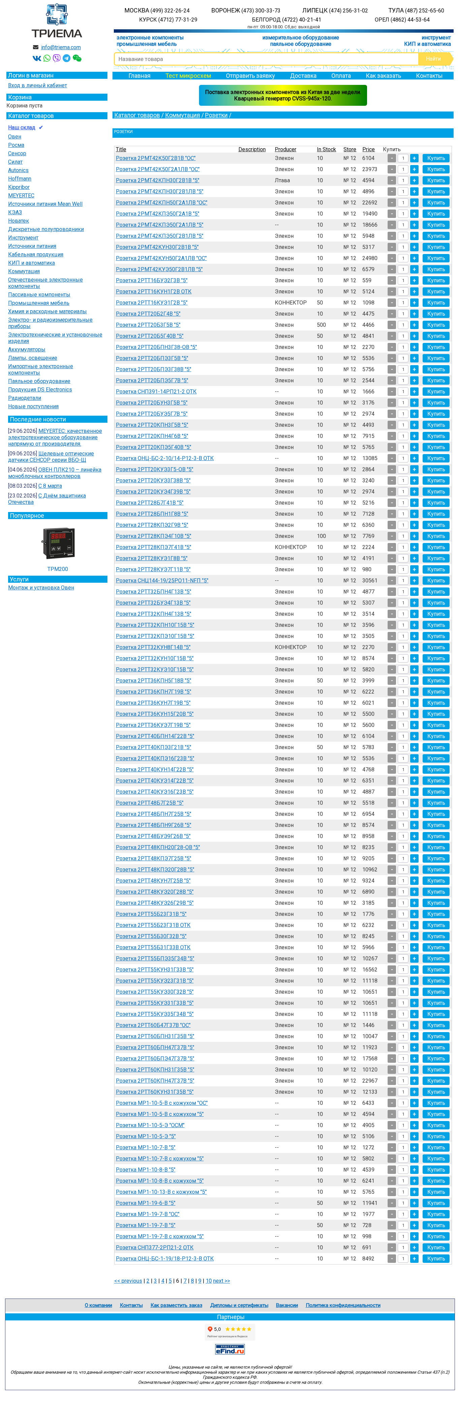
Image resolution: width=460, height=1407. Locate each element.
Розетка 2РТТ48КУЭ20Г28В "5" (155, 892)
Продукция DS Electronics (40, 389)
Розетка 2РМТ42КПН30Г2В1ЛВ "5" (159, 191)
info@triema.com (61, 47)
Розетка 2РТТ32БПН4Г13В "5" (153, 591)
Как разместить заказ (176, 1305)
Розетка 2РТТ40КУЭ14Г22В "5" (155, 780)
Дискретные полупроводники (46, 229)
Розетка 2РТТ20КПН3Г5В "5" (152, 425)
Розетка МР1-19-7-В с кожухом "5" (160, 1236)
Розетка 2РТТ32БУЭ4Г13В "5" (153, 603)
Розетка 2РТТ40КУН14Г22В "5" (155, 769)
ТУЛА (416, 10)
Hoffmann (19, 178)
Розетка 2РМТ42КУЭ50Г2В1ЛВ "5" (159, 269)
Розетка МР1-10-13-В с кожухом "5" (161, 1192)
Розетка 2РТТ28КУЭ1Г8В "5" (152, 558)
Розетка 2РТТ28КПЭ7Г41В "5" (153, 547)
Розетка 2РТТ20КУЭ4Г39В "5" (153, 491)
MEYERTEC (21, 195)
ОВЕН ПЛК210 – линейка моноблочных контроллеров (54, 473)
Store (349, 149)
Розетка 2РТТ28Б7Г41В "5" (150, 503)
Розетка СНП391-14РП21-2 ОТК (156, 391)
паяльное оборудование (300, 44)
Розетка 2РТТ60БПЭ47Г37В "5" (155, 1058)
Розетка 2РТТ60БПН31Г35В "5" (155, 1036)
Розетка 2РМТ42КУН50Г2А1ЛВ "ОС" (161, 258)
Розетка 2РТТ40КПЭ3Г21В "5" (153, 747)
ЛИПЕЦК (335, 10)
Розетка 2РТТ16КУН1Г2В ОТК (154, 291)
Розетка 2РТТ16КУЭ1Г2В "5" (152, 302)
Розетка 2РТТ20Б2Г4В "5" (148, 314)
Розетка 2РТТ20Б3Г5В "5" (148, 325)
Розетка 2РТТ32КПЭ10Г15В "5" (155, 636)
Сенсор (17, 153)
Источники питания (32, 246)
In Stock (326, 149)
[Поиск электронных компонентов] (230, 1352)
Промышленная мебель (38, 303)
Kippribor (19, 187)
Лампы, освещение (32, 358)
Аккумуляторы (26, 349)
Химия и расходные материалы (47, 311)
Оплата (341, 75)
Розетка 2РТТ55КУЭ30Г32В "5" (155, 992)
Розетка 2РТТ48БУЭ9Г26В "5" (153, 836)
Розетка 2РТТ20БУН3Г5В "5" (152, 402)
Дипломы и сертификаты (239, 1305)
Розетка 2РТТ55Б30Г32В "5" (151, 936)
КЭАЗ (15, 212)
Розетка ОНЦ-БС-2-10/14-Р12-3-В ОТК (165, 458)
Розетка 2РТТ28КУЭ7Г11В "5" (153, 569)
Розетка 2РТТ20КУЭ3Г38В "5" (153, 480)
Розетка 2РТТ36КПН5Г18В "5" (153, 680)
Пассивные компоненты (39, 294)
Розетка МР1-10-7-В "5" (145, 1147)
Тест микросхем (188, 75)
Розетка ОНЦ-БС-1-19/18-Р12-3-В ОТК (165, 1258)
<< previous (128, 1281)
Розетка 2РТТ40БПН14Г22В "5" (155, 736)
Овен (14, 136)
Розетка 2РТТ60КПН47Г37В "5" (155, 1081)
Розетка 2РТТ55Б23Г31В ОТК (153, 925)
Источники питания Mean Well (45, 204)
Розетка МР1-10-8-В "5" (145, 1169)
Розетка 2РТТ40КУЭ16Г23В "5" (155, 792)
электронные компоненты (150, 37)
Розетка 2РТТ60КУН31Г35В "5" (155, 1092)
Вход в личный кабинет (37, 85)
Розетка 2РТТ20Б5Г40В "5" (150, 336)
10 (209, 1281)
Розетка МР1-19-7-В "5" (145, 1225)
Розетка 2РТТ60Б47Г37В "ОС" (153, 1025)
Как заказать (383, 75)
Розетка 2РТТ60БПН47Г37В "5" (155, 1047)
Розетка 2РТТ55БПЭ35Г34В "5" (155, 958)
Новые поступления (33, 406)
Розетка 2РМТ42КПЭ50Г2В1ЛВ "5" (159, 236)
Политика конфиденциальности (343, 1305)
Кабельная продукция (35, 254)
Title (121, 149)
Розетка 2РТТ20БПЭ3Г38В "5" (153, 369)
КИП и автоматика (427, 44)
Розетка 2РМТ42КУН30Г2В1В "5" (157, 247)
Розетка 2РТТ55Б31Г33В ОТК (153, 947)
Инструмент (23, 237)
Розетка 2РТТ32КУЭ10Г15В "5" (155, 669)
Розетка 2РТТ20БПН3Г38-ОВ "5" (156, 347)
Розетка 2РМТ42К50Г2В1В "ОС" (156, 158)
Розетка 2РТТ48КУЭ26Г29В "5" (155, 903)
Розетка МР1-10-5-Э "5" (146, 1136)
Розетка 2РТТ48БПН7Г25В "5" (153, 814)
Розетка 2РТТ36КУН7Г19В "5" (153, 703)
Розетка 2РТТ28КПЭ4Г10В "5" (153, 536)
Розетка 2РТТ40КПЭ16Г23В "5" (155, 758)
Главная (139, 75)
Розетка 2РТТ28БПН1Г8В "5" (152, 514)
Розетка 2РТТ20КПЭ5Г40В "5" (153, 447)
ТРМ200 (57, 569)
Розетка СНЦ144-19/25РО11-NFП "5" (162, 580)
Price (368, 149)
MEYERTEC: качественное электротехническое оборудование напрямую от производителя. (55, 437)
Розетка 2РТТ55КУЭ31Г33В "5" (155, 1003)
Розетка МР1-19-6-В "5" (145, 1203)
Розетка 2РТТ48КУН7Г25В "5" (153, 880)
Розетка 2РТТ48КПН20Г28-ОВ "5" (158, 847)
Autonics (18, 170)
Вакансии (287, 1305)
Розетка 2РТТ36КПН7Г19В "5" (153, 692)
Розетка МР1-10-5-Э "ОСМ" (150, 1125)
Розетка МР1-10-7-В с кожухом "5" (160, 1158)
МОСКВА (157, 10)
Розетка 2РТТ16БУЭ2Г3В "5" (152, 280)
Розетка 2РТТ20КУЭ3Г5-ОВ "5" (154, 469)
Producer (285, 149)
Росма (16, 145)
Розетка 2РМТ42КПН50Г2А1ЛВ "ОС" (161, 202)
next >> (221, 1281)
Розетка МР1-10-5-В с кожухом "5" (160, 1114)
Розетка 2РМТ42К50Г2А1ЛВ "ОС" (158, 169)
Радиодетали (24, 398)
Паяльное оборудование (39, 381)
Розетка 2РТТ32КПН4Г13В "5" (153, 614)
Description (252, 149)
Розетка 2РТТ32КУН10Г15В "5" (155, 658)
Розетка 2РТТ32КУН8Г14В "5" (153, 647)
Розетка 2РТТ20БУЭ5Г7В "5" (152, 414)
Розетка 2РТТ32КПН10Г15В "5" (155, 625)
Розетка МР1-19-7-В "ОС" (147, 1214)
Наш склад (21, 127)
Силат (15, 162)
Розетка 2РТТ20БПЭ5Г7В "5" (152, 380)
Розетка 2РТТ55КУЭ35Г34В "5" (155, 1014)
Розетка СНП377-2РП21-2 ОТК (155, 1247)
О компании (98, 1305)
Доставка (303, 75)
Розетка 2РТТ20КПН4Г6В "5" (152, 436)
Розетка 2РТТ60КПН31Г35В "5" (155, 1069)
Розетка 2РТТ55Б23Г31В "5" (151, 914)
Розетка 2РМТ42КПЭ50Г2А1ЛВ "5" (159, 225)
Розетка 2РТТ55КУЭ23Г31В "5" (155, 981)
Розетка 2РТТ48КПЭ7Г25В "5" (153, 858)
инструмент (436, 37)
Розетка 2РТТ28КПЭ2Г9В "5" (152, 525)
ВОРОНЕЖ (246, 10)
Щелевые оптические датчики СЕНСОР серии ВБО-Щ (51, 456)
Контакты (429, 75)
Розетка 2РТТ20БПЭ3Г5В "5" (152, 358)
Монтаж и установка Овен (41, 587)
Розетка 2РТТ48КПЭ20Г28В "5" (155, 869)
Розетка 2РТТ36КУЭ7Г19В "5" (153, 725)
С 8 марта (50, 486)
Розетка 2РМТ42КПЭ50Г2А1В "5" (157, 214)
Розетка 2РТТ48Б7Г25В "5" (150, 803)
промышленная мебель (147, 44)
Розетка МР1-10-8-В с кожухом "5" (160, 1181)
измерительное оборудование (300, 37)
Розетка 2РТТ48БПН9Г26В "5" (153, 825)
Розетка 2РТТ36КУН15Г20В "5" (155, 714)
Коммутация (24, 271)
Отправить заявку (250, 75)
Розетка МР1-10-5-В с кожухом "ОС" (162, 1103)
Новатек (18, 221)
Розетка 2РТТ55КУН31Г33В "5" (155, 969)
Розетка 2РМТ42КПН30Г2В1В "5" (157, 180)
